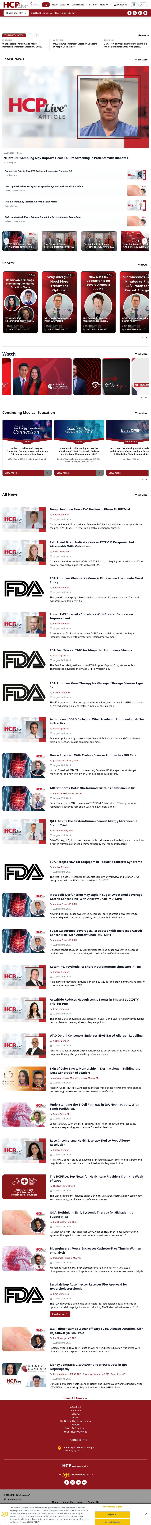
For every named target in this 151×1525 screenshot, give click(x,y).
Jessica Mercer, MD (90, 1078)
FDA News (47, 13)
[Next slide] (145, 397)
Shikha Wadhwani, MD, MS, (96, 1374)
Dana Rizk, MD (118, 1374)
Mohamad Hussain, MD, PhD (67, 1257)
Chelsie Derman (11, 175)
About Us (75, 1406)
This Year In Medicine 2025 (65, 13)
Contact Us (75, 1417)
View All (142, 264)
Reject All (112, 1514)
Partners (93, 4)
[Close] (146, 1514)
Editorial (75, 1414)
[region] (75, 1514)
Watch (63, 4)
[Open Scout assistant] (134, 4)
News (55, 4)
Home (55, 1502)
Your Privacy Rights (112, 1507)
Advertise (75, 1410)
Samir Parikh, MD (61, 1114)
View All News (74, 1398)
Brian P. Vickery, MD (63, 830)
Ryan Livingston (61, 551)
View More (143, 35)
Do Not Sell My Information (75, 1421)
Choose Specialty (14, 13)
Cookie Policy (33, 1522)
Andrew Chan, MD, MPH (65, 904)
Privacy (75, 1424)
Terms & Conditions (76, 1428)
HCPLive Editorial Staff (64, 1185)
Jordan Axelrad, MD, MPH (65, 760)
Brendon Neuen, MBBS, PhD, (67, 1374)
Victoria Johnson (11, 206)
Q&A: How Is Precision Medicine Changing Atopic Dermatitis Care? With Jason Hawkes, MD (74, 45)
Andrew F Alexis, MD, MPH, (66, 1078)
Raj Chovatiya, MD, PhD (64, 1221)
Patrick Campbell (61, 692)
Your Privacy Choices (75, 1431)
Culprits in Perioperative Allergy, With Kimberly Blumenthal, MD (123, 45)
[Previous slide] (141, 397)
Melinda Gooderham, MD (15, 191)
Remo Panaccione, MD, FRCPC (67, 793)
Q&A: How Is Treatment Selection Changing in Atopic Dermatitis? (24, 45)
